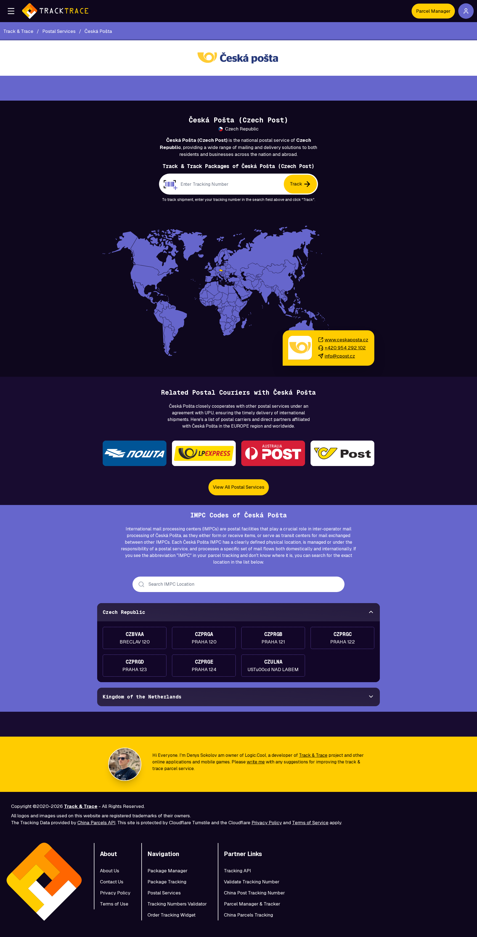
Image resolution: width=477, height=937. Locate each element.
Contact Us (111, 882)
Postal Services (164, 893)
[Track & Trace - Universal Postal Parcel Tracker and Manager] (55, 11)
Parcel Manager (433, 11)
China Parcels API (96, 823)
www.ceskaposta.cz (346, 340)
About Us (109, 871)
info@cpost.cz (340, 356)
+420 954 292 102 (345, 348)
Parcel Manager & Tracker (252, 904)
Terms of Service (310, 823)
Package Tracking (166, 882)
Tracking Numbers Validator (177, 904)
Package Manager (167, 871)
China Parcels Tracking (248, 915)
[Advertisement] (238, 88)
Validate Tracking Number (251, 882)
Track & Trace (313, 755)
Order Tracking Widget (171, 915)
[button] (11, 11)
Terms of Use (114, 904)
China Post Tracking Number (254, 893)
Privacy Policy (266, 823)
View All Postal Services (238, 487)
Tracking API (237, 871)
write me (256, 762)
